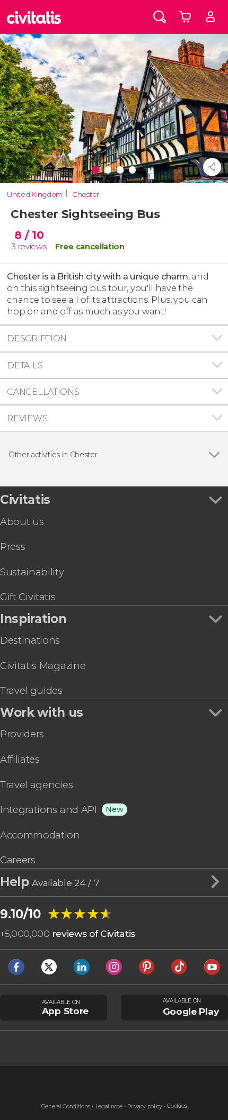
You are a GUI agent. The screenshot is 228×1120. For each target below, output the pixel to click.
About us (21, 522)
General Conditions (65, 1106)
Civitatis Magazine (42, 666)
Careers (18, 860)
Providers (22, 734)
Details (24, 365)
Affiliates (20, 759)
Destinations (30, 640)
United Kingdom (35, 194)
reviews (32, 246)
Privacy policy (144, 1106)
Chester (85, 194)
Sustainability (32, 572)
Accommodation (40, 835)
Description (36, 338)
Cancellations (43, 391)
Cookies (177, 1106)
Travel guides (31, 690)
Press (12, 546)
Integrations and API (48, 809)
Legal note (108, 1106)
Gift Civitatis (28, 597)
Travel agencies (36, 785)
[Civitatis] (34, 17)
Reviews (27, 418)
